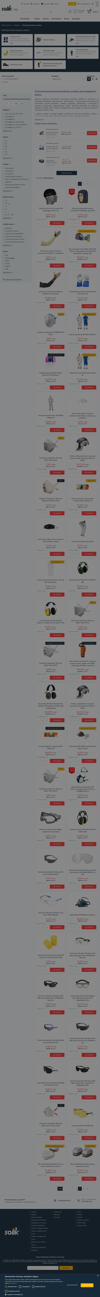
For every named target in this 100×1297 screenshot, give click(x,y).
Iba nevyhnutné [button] (72, 1285)
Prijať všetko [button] (87, 1285)
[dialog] (50, 1285)
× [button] (98, 1275)
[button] (34, 1295)
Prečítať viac (13, 1283)
